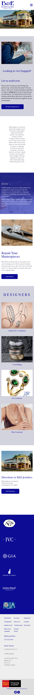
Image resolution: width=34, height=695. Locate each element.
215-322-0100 (8, 640)
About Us (17, 622)
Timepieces (8, 622)
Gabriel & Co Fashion (17, 331)
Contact (26, 622)
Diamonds (7, 618)
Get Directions (10, 491)
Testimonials (18, 625)
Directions (27, 625)
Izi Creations (17, 398)
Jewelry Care (8, 625)
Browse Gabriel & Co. (12, 107)
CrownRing (17, 364)
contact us (12, 92)
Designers (27, 618)
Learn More (9, 276)
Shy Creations (17, 432)
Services (16, 618)
